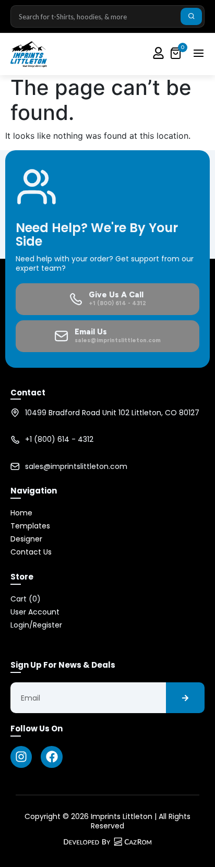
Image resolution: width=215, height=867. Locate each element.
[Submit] (191, 16)
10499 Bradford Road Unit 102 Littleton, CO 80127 (112, 412)
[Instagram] (21, 756)
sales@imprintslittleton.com (76, 466)
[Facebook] (51, 756)
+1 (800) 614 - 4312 (59, 439)
